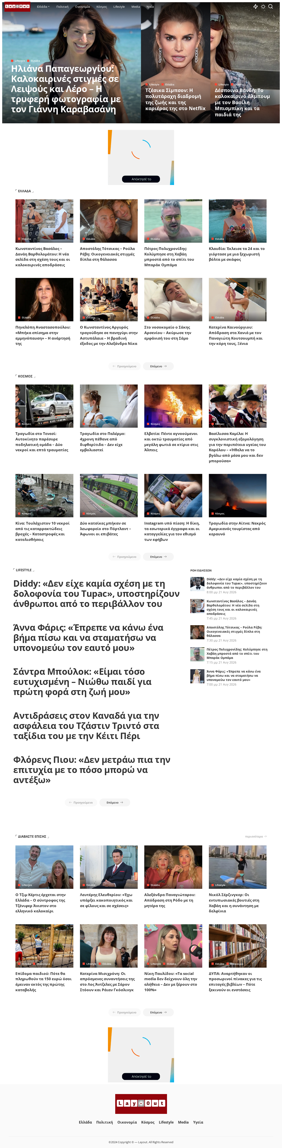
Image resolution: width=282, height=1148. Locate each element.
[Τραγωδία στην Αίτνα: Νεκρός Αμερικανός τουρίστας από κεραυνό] (238, 495)
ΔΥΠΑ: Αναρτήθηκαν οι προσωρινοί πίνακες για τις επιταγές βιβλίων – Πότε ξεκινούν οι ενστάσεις (235, 981)
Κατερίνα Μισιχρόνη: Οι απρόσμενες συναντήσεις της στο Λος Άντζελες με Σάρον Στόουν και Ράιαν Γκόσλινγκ (107, 981)
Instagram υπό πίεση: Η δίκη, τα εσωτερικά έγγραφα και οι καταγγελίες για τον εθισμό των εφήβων (172, 531)
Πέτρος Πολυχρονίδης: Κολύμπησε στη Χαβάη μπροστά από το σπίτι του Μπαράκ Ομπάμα (169, 256)
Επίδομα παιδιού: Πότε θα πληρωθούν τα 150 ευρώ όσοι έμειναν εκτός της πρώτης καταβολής (43, 981)
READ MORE (120, 119)
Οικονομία (43, 964)
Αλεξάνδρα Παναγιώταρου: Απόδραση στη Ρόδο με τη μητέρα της (169, 900)
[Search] (270, 6)
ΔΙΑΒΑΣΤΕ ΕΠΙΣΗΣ (32, 836)
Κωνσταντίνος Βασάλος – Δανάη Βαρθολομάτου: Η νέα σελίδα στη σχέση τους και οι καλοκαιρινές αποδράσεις (42, 256)
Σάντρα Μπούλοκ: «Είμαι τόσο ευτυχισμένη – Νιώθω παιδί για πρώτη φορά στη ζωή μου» (82, 681)
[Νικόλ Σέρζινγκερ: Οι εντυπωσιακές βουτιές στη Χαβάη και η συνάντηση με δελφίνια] (238, 867)
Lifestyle (20, 60)
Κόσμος (26, 424)
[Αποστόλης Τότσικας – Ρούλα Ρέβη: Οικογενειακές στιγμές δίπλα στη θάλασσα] (109, 221)
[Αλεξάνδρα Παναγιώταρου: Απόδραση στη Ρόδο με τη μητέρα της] (173, 867)
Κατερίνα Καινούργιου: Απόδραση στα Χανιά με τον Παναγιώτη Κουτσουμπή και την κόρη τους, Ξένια (236, 335)
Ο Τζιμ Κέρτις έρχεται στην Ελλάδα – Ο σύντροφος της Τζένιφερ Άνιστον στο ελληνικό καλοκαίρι (40, 902)
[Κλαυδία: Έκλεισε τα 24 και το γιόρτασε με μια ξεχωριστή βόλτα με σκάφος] (238, 221)
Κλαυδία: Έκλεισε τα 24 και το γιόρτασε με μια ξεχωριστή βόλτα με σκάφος (237, 254)
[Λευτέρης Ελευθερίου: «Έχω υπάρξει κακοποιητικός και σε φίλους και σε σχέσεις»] (109, 867)
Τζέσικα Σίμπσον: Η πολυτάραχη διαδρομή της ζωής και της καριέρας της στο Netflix (175, 99)
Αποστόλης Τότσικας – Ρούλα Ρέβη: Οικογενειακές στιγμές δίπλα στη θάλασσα (107, 254)
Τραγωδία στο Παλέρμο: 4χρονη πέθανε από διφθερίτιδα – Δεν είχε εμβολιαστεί (102, 441)
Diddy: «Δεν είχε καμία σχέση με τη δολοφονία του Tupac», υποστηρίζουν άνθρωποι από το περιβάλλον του (96, 593)
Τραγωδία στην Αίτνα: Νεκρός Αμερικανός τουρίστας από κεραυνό (237, 528)
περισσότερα (254, 836)
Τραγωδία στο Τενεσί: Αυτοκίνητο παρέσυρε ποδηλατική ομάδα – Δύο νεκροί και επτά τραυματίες (41, 441)
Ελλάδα (35, 60)
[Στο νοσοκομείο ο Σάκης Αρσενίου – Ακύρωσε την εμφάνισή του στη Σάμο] (173, 299)
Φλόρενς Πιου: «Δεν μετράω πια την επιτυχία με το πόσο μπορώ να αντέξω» (92, 769)
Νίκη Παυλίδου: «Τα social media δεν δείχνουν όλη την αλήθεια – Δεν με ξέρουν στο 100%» (170, 981)
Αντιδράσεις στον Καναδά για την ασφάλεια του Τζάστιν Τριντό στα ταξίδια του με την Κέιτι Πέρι (86, 725)
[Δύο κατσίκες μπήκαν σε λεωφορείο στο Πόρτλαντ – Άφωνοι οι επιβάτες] (109, 495)
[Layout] (17, 7)
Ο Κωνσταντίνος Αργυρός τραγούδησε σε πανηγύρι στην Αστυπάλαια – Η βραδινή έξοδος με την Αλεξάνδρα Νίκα (109, 335)
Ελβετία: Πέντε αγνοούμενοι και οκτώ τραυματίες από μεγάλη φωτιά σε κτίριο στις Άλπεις (171, 441)
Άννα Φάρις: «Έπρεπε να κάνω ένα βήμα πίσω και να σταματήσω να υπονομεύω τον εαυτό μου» (88, 637)
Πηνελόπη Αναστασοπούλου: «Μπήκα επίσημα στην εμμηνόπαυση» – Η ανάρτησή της (42, 335)
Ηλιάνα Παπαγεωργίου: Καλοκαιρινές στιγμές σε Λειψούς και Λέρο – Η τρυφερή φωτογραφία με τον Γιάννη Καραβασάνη (66, 88)
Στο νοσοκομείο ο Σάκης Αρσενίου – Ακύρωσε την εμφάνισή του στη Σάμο (167, 332)
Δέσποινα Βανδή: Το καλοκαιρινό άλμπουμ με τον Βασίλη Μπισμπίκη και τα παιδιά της (242, 102)
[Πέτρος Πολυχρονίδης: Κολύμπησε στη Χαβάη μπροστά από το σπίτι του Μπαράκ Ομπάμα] (173, 221)
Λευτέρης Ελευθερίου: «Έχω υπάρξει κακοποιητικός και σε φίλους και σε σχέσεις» (106, 900)
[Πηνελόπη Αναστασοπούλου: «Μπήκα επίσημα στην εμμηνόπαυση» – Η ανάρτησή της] (44, 299)
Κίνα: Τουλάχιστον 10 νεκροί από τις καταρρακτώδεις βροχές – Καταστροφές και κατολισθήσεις (42, 531)
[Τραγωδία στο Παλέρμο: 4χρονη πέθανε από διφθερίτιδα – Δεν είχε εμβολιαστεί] (109, 406)
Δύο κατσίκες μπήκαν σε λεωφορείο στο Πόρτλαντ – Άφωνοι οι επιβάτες (105, 528)
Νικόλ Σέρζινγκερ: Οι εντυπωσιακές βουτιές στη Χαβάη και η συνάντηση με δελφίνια (234, 902)
